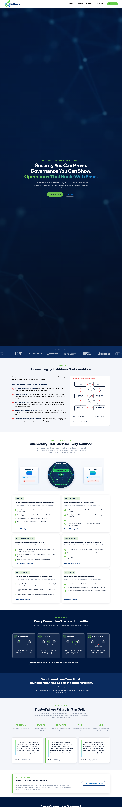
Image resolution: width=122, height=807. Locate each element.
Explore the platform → (36, 665)
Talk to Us (70, 194)
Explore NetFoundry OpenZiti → (93, 783)
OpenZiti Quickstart (55, 194)
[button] (71, 4)
